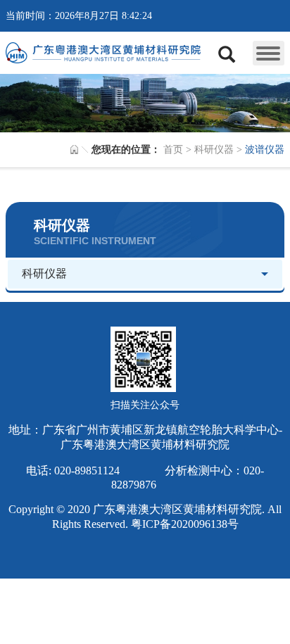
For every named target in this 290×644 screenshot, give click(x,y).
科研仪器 (214, 149)
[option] (145, 103)
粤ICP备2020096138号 (185, 524)
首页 (173, 149)
